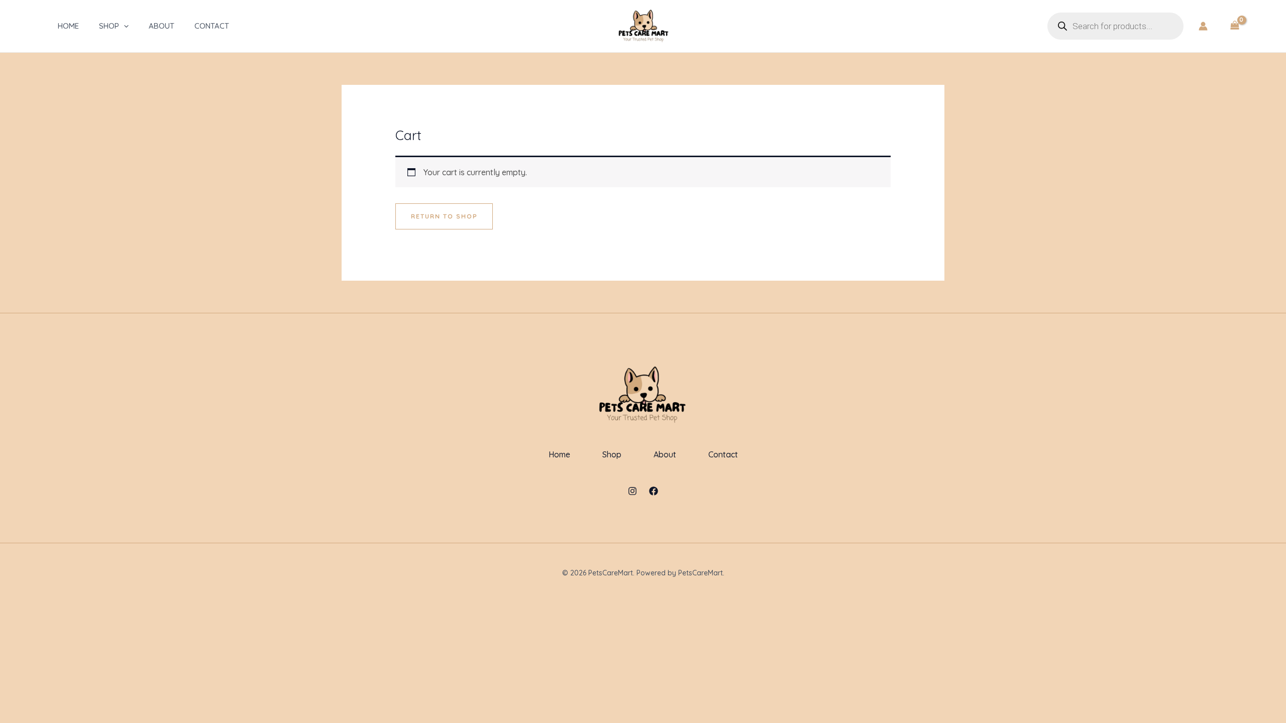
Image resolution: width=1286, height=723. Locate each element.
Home (68, 26)
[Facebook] (653, 491)
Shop (109, 26)
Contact (211, 26)
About (161, 26)
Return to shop (444, 216)
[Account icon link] (1203, 26)
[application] (124, 26)
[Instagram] (632, 491)
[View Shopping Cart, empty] (1234, 26)
